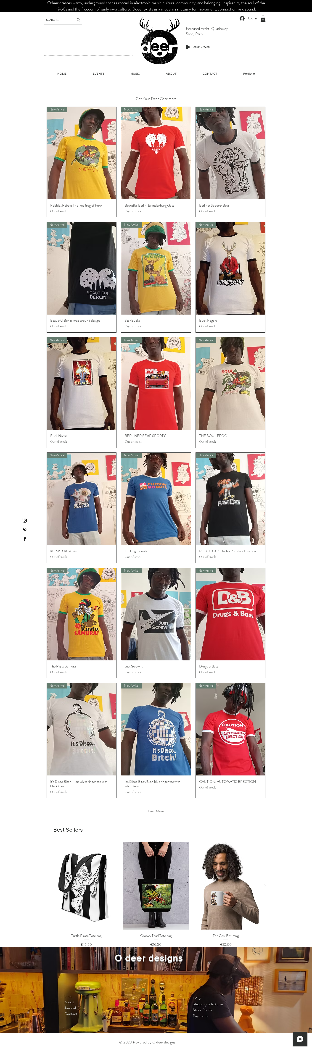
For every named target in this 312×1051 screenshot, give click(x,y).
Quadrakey (219, 28)
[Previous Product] (47, 885)
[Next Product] (265, 885)
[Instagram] (24, 520)
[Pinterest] (24, 529)
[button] (263, 19)
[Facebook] (24, 538)
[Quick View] (86, 886)
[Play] (188, 47)
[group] (156, 895)
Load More (156, 811)
